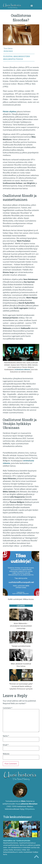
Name (6, 736)
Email (6, 745)
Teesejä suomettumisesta (21, 646)
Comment (7, 708)
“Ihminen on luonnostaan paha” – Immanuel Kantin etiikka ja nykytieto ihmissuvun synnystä (21, 686)
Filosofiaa (7, 56)
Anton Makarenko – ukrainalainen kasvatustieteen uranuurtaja (21, 625)
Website (6, 754)
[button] (31, 5)
